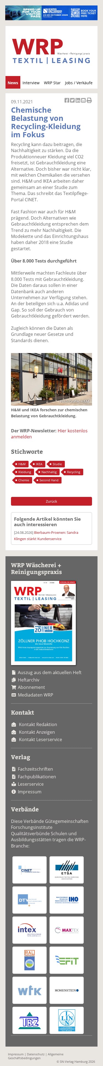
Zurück (51, 501)
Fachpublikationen (37, 777)
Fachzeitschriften (35, 769)
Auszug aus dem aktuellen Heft (50, 672)
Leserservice (31, 784)
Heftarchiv (28, 680)
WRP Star (52, 82)
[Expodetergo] (51, 19)
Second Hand (49, 480)
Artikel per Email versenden (84, 103)
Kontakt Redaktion (38, 724)
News (13, 82)
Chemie (23, 480)
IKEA (39, 464)
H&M (22, 464)
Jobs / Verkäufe (79, 82)
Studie (57, 464)
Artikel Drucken (89, 103)
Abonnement (31, 687)
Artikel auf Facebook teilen (67, 103)
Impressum (29, 792)
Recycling (73, 472)
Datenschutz (35, 1054)
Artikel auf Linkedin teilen (78, 103)
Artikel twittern (73, 103)
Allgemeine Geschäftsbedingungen (35, 1056)
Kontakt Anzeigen (37, 732)
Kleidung (24, 472)
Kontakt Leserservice (40, 739)
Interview (31, 82)
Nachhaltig (49, 472)
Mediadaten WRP (35, 695)
